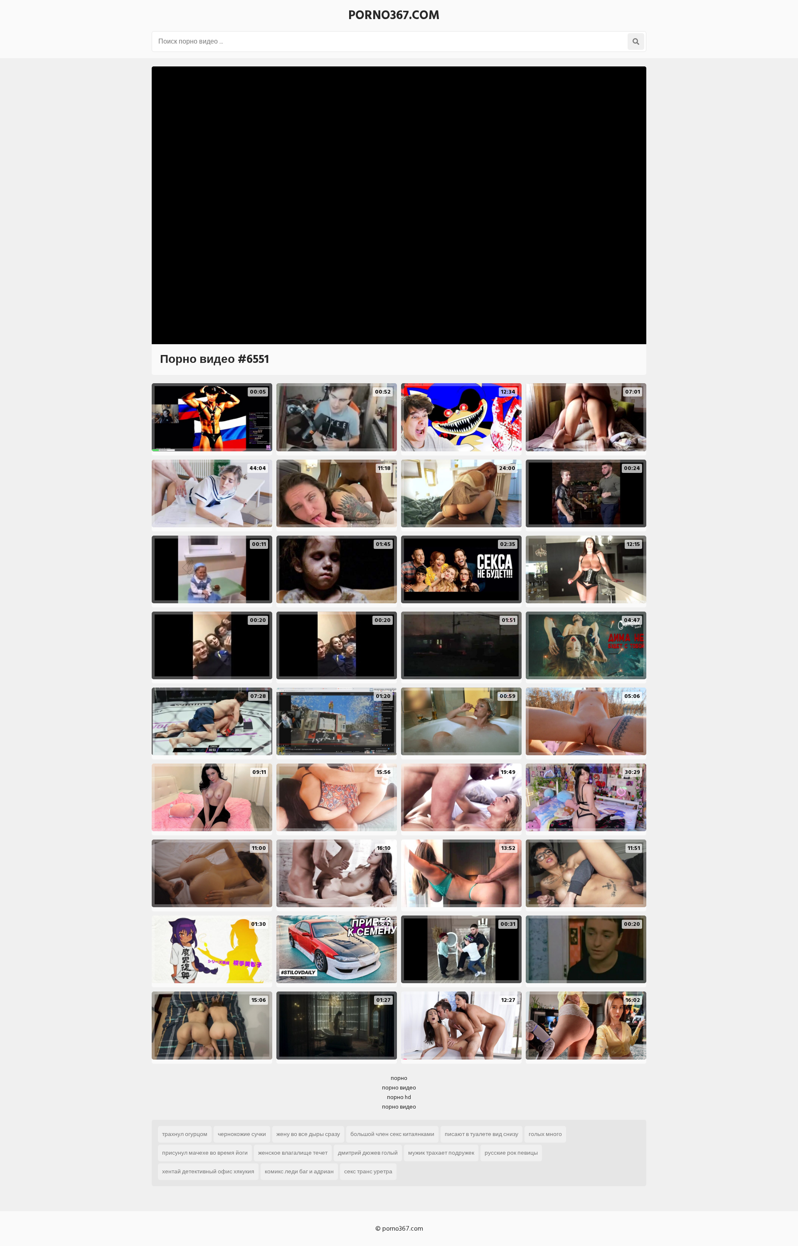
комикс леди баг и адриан (299, 1171)
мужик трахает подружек (441, 1153)
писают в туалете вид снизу (481, 1134)
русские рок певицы (511, 1153)
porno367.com (394, 15)
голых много (545, 1134)
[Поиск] (636, 41)
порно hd (399, 1097)
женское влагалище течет (293, 1153)
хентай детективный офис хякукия (208, 1171)
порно (399, 1078)
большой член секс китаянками (392, 1134)
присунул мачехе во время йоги (205, 1153)
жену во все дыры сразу (308, 1134)
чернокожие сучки (242, 1134)
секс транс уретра (368, 1171)
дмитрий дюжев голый (368, 1153)
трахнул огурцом (184, 1134)
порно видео (399, 1087)
